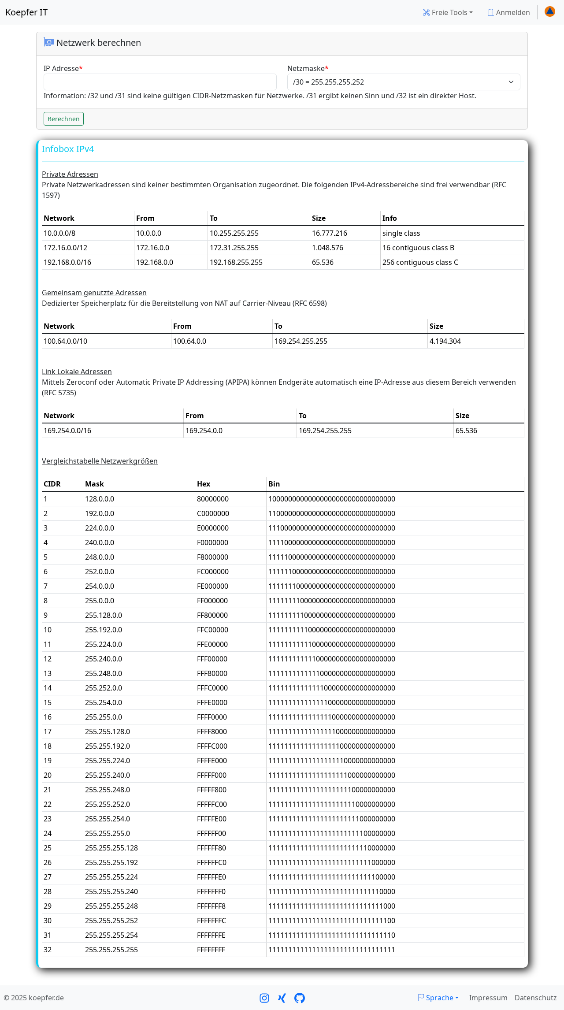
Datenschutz (536, 998)
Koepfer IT (26, 12)
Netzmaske (306, 68)
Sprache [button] (438, 998)
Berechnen (64, 119)
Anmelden (512, 12)
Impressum (488, 998)
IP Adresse (61, 68)
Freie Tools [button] (449, 12)
